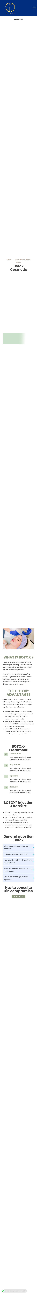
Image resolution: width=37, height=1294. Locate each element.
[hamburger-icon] (34, 7)
